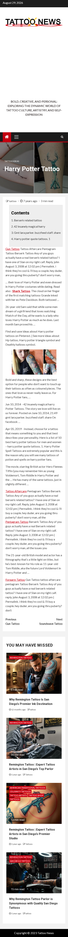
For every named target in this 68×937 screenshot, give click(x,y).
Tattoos (29, 774)
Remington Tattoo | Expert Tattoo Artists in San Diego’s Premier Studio (32, 834)
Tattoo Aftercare (16, 491)
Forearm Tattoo (15, 579)
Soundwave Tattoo (51, 621)
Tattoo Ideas (12, 161)
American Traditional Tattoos (27, 787)
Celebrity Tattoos (20, 791)
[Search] (62, 136)
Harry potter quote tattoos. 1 (32, 238)
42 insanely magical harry (29, 226)
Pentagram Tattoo (16, 521)
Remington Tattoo (21, 657)
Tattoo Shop (36, 795)
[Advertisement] (34, 63)
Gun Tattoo (12, 249)
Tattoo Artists (18, 795)
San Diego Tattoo (20, 861)
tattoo (13, 201)
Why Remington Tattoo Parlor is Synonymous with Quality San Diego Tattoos (33, 903)
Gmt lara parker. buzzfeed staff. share (37, 232)
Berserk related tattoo (28, 220)
